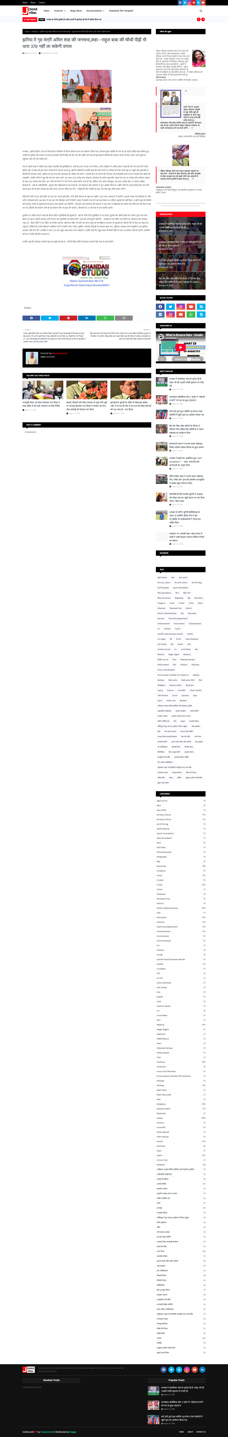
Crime (191, 603)
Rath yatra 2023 (188, 680)
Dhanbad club (175, 608)
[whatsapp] (191, 314)
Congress (161, 603)
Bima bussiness (164, 598)
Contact (42, 3)
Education (192, 613)
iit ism (178, 639)
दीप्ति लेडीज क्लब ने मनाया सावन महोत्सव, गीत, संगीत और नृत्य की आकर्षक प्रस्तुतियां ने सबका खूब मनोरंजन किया (186, 480)
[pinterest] (194, 2)
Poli (174, 665)
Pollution (195, 665)
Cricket (181, 603)
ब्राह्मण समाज (189, 752)
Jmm (189, 644)
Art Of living (196, 583)
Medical (161, 654)
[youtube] (203, 2)
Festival (167, 629)
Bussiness (198, 598)
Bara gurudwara (164, 593)
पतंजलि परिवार (162, 742)
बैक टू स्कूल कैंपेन (174, 752)
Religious (161, 685)
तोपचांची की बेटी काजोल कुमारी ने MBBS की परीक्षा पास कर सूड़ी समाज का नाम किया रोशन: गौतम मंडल (186, 498)
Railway (161, 680)
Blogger (72, 1432)
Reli (200, 680)
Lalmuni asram (164, 649)
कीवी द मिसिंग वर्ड (163, 721)
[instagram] (189, 2)
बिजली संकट (189, 747)
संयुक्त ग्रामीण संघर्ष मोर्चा (194, 778)
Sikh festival (163, 695)
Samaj (160, 690)
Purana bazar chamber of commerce (173, 675)
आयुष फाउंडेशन (180, 711)
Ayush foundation (180, 588)
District (189, 608)
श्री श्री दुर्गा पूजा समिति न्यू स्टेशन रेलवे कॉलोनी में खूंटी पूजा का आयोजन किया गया (179, 262)
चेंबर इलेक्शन (196, 726)
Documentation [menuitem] (94, 10)
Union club (171, 701)
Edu (182, 613)
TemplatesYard (47, 1432)
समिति (179, 778)
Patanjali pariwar (188, 660)
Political (34, 31)
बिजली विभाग (176, 747)
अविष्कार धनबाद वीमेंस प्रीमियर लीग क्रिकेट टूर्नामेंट (175, 706)
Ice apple (162, 639)
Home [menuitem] (46, 10)
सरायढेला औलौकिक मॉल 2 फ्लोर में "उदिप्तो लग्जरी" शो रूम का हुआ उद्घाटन (180, 244)
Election (161, 618)
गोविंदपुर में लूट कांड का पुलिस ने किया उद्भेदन (172, 726)
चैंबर (159, 731)
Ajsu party (183, 577)
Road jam (190, 685)
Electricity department (178, 618)
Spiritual (185, 695)
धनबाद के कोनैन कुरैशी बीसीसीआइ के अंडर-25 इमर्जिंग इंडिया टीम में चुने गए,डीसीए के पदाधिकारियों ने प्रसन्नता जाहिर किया (185, 517)
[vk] (160, 314)
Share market (195, 690)
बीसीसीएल (161, 752)
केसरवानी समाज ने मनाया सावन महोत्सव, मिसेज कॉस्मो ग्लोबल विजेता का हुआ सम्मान (186, 445)
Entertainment (164, 624)
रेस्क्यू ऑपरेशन (177, 772)
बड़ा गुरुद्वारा (199, 742)
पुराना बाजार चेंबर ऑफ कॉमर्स (181, 742)
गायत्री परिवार (194, 721)
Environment (179, 624)
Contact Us (201, 1432)
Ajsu (173, 577)
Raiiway (196, 675)
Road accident (176, 685)
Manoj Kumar (31, 53)
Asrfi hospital (163, 588)
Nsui (174, 660)
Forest (177, 629)
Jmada (180, 644)
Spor (195, 695)
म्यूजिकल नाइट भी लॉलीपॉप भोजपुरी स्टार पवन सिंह (174, 767)
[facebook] (180, 2)
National (187, 654)
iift (171, 639)
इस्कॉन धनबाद (162, 716)
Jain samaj (162, 644)
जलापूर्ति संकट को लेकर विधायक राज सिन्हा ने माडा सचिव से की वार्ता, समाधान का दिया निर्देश (41, 404)
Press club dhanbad (166, 670)
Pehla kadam (163, 665)
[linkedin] (202, 1370)
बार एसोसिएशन (163, 747)
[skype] (198, 2)
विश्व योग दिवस (191, 772)
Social (174, 695)
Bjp (189, 598)
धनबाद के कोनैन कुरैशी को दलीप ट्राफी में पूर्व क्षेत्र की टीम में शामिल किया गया (74, 19)
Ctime (200, 603)
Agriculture (162, 577)
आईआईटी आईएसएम (164, 711)
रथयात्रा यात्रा (163, 772)
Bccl (177, 593)
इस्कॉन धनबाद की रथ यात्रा (181, 716)
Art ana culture (164, 583)
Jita (172, 644)
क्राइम (183, 721)
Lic (175, 649)
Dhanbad (161, 608)
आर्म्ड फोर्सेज (194, 711)
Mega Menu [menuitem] (76, 10)
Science (170, 690)
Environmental (195, 624)
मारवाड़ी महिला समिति (181, 757)
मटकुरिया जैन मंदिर (164, 757)
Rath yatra (172, 680)
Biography (179, 598)
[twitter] (185, 2)
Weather (183, 701)
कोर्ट (174, 721)
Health (190, 634)
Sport (160, 701)
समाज (171, 778)
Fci (159, 629)
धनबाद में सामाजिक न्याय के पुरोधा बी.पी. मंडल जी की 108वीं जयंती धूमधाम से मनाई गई (180, 226)
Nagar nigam (173, 654)
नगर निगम (197, 737)
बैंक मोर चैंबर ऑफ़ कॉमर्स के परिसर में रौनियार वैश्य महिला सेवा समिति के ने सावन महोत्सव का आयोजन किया (179, 280)
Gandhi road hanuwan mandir (170, 634)
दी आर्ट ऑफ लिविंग (186, 731)
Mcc (196, 649)
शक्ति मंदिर (161, 778)
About (33, 3)
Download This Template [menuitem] (121, 10)
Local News (186, 649)
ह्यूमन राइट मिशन (163, 783)
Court (172, 603)
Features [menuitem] (58, 10)
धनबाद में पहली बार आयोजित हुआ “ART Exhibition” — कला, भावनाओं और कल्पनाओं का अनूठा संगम (185, 462)
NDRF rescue (163, 660)
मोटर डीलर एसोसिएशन (165, 762)
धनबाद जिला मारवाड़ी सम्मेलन (167, 737)
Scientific (182, 690)
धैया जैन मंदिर (185, 737)
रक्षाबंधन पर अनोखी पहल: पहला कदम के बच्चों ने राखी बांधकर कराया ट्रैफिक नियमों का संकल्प (186, 537)
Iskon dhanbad (191, 639)
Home (24, 3)
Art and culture (181, 583)
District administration (167, 613)
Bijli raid (186, 593)
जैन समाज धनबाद (170, 731)
